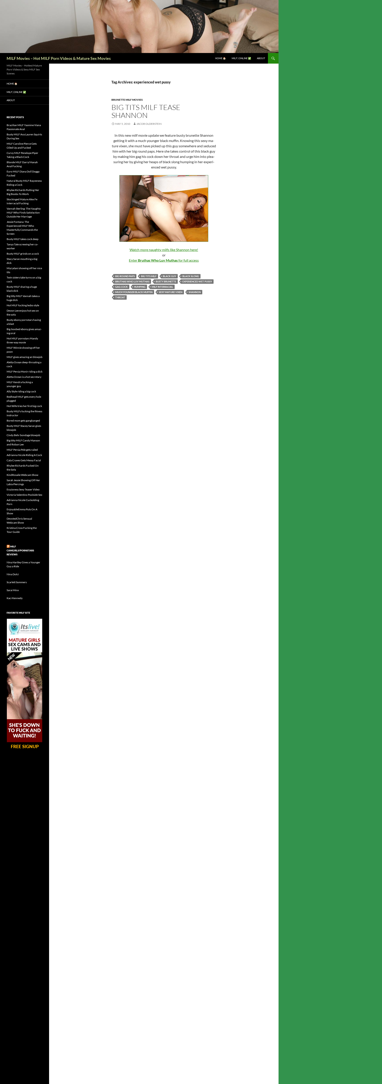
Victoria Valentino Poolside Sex (24, 494)
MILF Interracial (162, 286)
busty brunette (166, 281)
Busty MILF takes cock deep (22, 239)
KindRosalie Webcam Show (22, 475)
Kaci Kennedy (15, 598)
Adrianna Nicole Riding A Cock (24, 455)
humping (139, 286)
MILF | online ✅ (241, 58)
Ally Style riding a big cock (21, 391)
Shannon (195, 292)
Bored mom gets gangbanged (23, 420)
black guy (169, 276)
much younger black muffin (134, 292)
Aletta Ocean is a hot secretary (24, 376)
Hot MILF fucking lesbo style (23, 305)
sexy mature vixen (170, 292)
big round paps (125, 276)
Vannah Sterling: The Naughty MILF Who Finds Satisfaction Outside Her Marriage (24, 212)
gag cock (121, 286)
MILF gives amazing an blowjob (24, 357)
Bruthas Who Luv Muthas (132, 281)
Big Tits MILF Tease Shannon (145, 111)
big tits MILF (149, 276)
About (261, 58)
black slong (190, 276)
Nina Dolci (13, 574)
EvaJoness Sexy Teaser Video (23, 489)
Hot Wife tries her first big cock (24, 406)
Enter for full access (164, 260)
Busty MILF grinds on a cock (23, 253)
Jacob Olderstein (149, 123)
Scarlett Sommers (17, 582)
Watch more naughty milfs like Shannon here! (164, 250)
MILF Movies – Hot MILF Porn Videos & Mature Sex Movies (59, 58)
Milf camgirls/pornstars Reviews (20, 550)
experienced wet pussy (197, 281)
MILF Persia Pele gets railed (22, 449)
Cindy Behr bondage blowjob (23, 435)
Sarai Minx (13, 590)
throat (120, 297)
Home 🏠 (220, 58)
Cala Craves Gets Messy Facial (24, 460)
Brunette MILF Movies (127, 99)
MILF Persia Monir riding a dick (24, 371)
